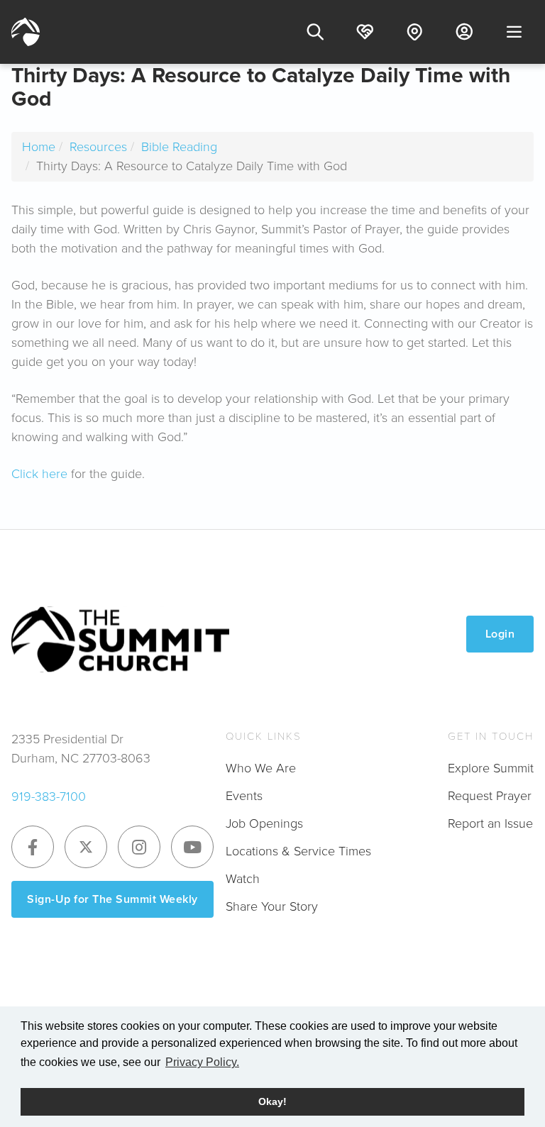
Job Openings (264, 823)
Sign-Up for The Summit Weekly (112, 899)
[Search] (315, 32)
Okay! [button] (272, 1101)
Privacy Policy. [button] (202, 1062)
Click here (39, 474)
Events (244, 796)
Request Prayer (490, 796)
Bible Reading (179, 147)
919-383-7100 (48, 796)
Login (500, 634)
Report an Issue (490, 823)
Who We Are (261, 768)
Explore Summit (491, 768)
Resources (98, 147)
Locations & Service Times (298, 851)
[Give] (365, 32)
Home (38, 147)
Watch (243, 879)
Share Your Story (272, 906)
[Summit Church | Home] (25, 32)
